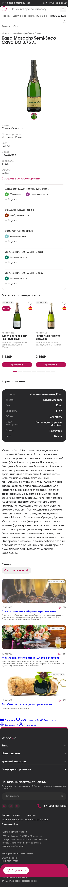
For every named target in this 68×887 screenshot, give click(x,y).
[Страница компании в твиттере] (17, 806)
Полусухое (9, 155)
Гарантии (31, 815)
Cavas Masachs (12, 128)
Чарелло (56, 422)
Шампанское (11, 753)
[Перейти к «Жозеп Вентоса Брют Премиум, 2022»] (17, 316)
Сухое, (18, 345)
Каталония (48, 394)
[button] (15, 371)
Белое (6, 146)
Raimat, (49, 343)
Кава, (4, 345)
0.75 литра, (7, 347)
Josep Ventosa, (19, 343)
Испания (6, 343)
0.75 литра (56, 417)
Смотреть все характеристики (21, 178)
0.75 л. (6, 173)
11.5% (5, 164)
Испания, (8, 137)
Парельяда (43, 422)
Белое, (11, 345)
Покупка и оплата (11, 815)
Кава (18, 137)
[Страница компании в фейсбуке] (10, 806)
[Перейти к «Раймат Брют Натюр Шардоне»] (51, 316)
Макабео (56, 425)
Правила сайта (10, 824)
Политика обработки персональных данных (25, 820)
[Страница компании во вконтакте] (4, 806)
